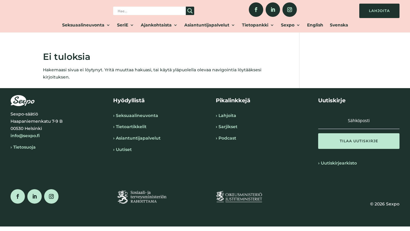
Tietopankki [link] (255, 25)
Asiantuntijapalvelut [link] (206, 25)
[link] (256, 9)
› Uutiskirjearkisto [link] (337, 163)
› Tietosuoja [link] (23, 147)
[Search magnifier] (190, 11)
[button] (358, 141)
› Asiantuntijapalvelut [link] (137, 138)
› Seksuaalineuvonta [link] (135, 115)
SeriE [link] (122, 25)
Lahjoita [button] (379, 10)
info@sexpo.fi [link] (25, 135)
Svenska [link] (339, 25)
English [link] (315, 25)
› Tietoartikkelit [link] (129, 126)
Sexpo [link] (287, 25)
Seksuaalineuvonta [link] (83, 25)
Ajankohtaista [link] (156, 25)
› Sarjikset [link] (226, 126)
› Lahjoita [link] (226, 115)
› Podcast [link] (226, 138)
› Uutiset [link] (122, 149)
